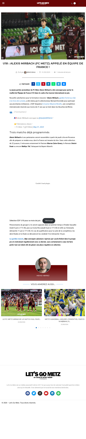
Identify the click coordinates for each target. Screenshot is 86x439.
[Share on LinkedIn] (48, 84)
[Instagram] (40, 393)
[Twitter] (34, 393)
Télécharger (49, 221)
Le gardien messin (16, 239)
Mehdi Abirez (31, 72)
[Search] (82, 3)
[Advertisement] (43, 346)
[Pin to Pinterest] (43, 84)
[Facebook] (27, 393)
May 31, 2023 (38, 127)
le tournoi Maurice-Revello (52, 104)
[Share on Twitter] (38, 84)
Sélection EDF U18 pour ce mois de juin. (25, 221)
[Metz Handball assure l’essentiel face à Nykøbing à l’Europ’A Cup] (64, 302)
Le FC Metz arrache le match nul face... (22, 319)
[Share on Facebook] (33, 84)
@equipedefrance (45, 118)
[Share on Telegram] (58, 84)
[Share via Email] (64, 84)
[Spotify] (58, 393)
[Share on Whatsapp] (53, 84)
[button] (4, 308)
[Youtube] (46, 393)
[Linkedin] (52, 393)
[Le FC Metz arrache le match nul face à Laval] (21, 302)
